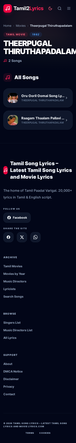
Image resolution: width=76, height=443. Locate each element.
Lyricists (9, 289)
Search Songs (13, 296)
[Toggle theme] (50, 8)
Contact (9, 394)
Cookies (45, 433)
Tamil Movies (12, 266)
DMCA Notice (13, 371)
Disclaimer (11, 379)
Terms (30, 433)
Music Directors (14, 281)
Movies (21, 25)
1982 (35, 34)
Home (7, 25)
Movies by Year (14, 273)
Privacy (8, 386)
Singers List (11, 322)
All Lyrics (9, 337)
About (7, 364)
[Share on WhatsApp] (35, 237)
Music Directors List (17, 330)
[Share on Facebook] (8, 237)
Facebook (20, 217)
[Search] (59, 8)
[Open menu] (69, 8)
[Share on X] (22, 237)
